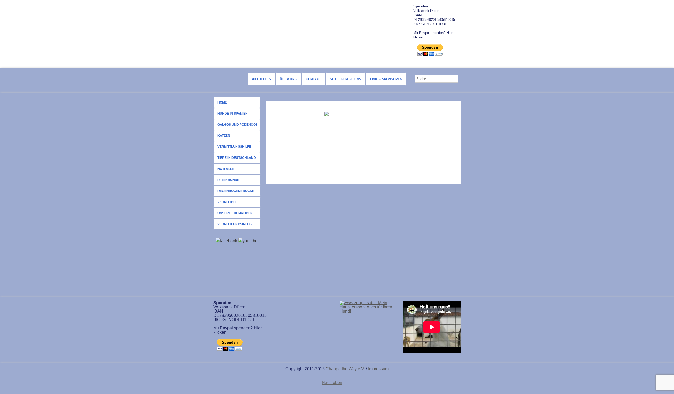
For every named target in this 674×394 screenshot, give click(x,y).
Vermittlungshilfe (234, 147)
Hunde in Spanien (232, 113)
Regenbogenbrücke (235, 191)
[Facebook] (226, 241)
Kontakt (313, 79)
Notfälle (225, 169)
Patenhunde (228, 180)
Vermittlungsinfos (234, 224)
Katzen (223, 135)
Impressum (378, 369)
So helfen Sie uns (345, 79)
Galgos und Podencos (237, 124)
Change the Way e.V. (345, 369)
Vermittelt (227, 202)
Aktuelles (261, 79)
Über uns (288, 79)
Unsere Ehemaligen (235, 213)
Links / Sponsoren (386, 79)
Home (222, 102)
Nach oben (332, 383)
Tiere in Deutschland (236, 158)
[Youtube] (247, 241)
